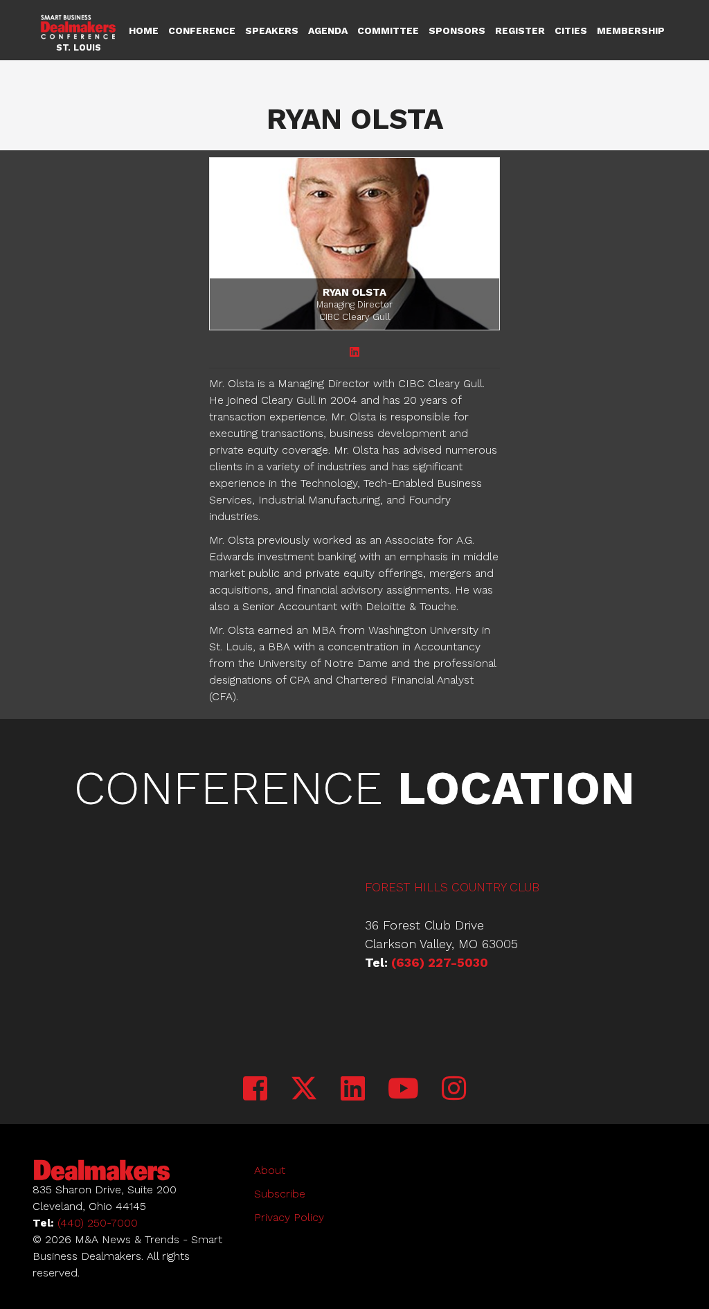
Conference (201, 30)
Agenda (328, 30)
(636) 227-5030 (439, 962)
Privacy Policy (289, 1217)
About (269, 1170)
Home (144, 30)
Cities (571, 30)
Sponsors (457, 30)
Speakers (271, 30)
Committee (388, 30)
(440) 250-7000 (97, 1222)
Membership (631, 30)
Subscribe (279, 1193)
